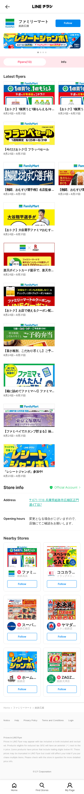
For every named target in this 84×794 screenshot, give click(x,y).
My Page (70, 790)
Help (16, 720)
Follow (68, 24)
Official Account (65, 487)
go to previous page (7, 6)
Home (14, 790)
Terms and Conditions (53, 720)
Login (71, 720)
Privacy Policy (30, 720)
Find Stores (42, 790)
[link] (10, 23)
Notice (7, 720)
